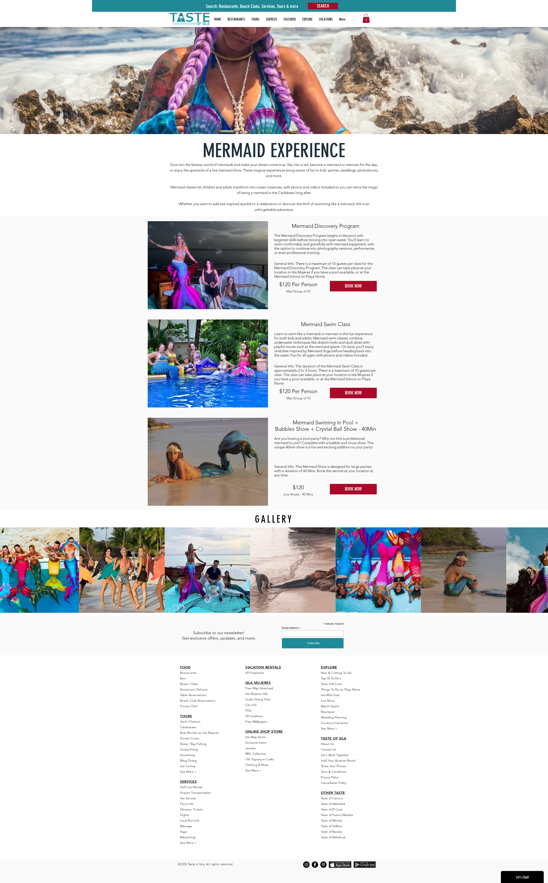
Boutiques (328, 712)
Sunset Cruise (189, 738)
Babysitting (187, 837)
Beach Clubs (189, 684)
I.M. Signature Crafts (259, 759)
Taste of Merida (331, 820)
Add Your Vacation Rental (338, 760)
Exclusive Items (255, 742)
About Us (327, 744)
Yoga (183, 832)
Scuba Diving (189, 749)
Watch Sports (330, 706)
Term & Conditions (333, 772)
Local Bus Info (189, 820)
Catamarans (188, 727)
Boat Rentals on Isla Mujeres (199, 733)
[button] (289, 19)
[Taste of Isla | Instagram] (306, 864)
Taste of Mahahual (333, 837)
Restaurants (188, 673)
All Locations (253, 716)
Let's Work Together (335, 755)
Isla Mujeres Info (256, 694)
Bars (183, 678)
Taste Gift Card (331, 684)
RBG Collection (255, 754)
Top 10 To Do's (331, 678)
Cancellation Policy (333, 783)
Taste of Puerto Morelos (337, 815)
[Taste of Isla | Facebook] (315, 864)
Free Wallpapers (256, 721)
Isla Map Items (255, 737)
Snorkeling (187, 755)
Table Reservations (193, 695)
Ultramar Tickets (191, 809)
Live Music (328, 701)
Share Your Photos (333, 766)
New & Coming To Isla (336, 673)
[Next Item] (540, 570)
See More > (188, 772)
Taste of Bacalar (331, 832)
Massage (186, 826)
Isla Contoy (187, 766)
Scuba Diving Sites (258, 699)
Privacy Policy (330, 777)
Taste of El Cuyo (331, 809)
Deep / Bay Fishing (193, 744)
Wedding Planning (334, 717)
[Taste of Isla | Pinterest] (323, 864)
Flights (184, 815)
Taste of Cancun (332, 798)
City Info (251, 705)
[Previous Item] (7, 570)
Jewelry (250, 748)
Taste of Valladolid (333, 804)
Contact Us (328, 749)
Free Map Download (259, 688)
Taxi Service (188, 798)
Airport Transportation (195, 793)
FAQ (248, 710)
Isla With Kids (330, 695)
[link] (366, 18)
